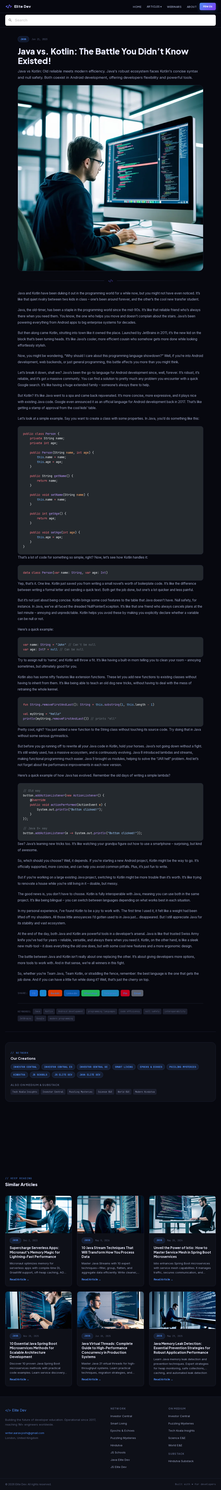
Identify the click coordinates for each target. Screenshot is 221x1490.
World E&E (123, 1091)
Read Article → (19, 1279)
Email (137, 993)
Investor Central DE (94, 1066)
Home (137, 6)
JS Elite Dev (63, 1074)
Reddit (55, 993)
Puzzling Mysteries (182, 1066)
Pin (125, 993)
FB (33, 993)
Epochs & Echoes (151, 1066)
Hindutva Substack (181, 1461)
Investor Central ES (58, 1066)
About (192, 6)
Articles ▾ (154, 6)
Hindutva (19, 1074)
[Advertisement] (110, 1134)
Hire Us (207, 6)
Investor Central (25, 1066)
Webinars (174, 6)
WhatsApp (90, 993)
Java (23, 39)
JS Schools (40, 1074)
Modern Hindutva (145, 1091)
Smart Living (124, 1066)
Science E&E (105, 1091)
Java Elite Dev (90, 1074)
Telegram (110, 993)
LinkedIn (71, 993)
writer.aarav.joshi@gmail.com (24, 1433)
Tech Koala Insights (25, 1091)
